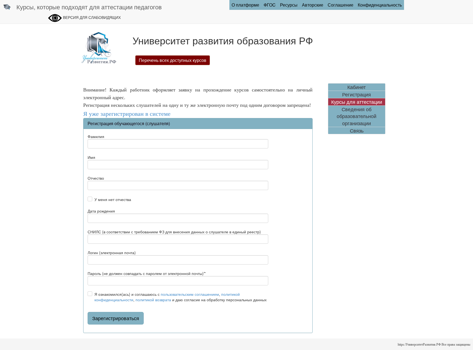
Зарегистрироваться (115, 318)
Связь (357, 130)
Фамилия (96, 136)
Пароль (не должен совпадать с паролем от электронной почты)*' (147, 273)
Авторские (312, 5)
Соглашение (340, 5)
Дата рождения (101, 211)
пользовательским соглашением (190, 294)
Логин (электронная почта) (112, 252)
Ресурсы (289, 5)
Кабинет (356, 87)
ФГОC (270, 5)
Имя (91, 157)
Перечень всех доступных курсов (172, 60)
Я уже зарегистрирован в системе (127, 113)
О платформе (245, 5)
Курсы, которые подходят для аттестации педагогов (89, 6)
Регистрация (356, 94)
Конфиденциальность (380, 5)
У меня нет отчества (112, 199)
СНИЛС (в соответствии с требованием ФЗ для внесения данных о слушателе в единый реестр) (174, 231)
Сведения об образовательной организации (356, 116)
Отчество (96, 178)
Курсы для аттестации (356, 101)
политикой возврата (153, 299)
